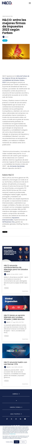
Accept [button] (16, 442)
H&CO (6, 37)
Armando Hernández (17, 166)
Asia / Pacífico (15, 414)
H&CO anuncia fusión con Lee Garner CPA (15, 363)
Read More (25, 291)
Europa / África (15, 407)
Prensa (5, 40)
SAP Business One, (8, 222)
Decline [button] (23, 442)
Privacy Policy (12, 434)
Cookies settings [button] (9, 442)
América (15, 394)
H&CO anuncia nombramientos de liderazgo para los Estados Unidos (16, 268)
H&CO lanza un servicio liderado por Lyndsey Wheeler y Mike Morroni (14, 317)
